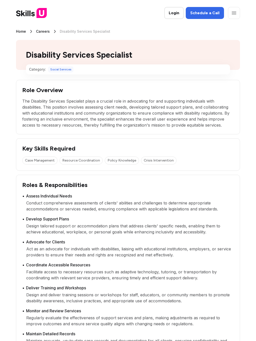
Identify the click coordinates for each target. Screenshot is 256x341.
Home (21, 31)
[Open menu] (234, 13)
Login (174, 12)
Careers (43, 31)
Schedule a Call (205, 12)
